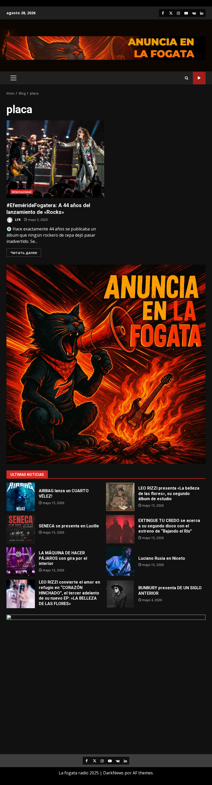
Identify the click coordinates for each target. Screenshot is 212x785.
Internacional (21, 192)
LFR (17, 219)
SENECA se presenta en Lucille (20, 529)
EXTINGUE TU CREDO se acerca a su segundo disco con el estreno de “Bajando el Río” (120, 529)
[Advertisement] (106, 47)
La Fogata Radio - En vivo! (199, 78)
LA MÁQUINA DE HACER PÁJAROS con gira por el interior (20, 561)
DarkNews (113, 773)
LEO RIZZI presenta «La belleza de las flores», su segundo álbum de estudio (120, 497)
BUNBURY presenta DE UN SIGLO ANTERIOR (120, 594)
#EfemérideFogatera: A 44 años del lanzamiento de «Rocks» (55, 159)
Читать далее (24, 252)
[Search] (186, 78)
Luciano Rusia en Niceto (120, 561)
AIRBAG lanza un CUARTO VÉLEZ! (20, 497)
